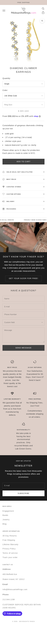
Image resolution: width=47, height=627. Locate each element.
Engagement (8, 511)
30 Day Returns (10, 536)
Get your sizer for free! (23, 278)
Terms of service (10, 553)
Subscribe (23, 493)
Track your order (10, 557)
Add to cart (24, 162)
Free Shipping (9, 540)
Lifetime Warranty (10, 544)
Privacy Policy (9, 549)
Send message (23, 348)
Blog (5, 524)
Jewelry (6, 519)
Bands (5, 515)
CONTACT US (8, 564)
